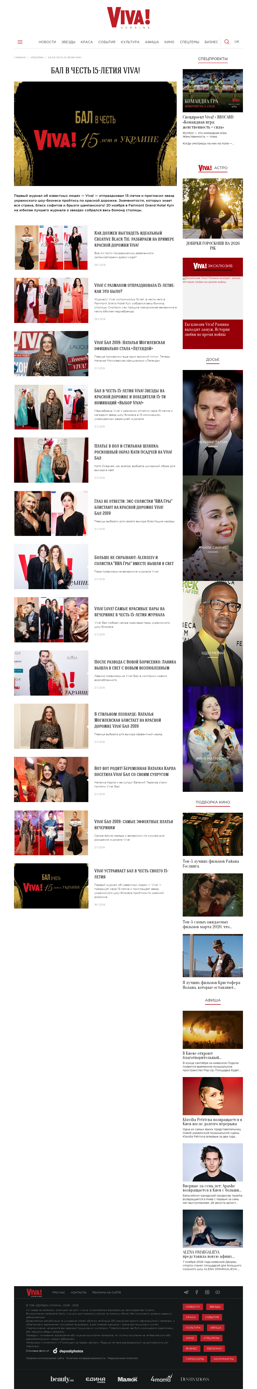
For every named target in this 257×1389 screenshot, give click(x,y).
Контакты (78, 1292)
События (212, 1317)
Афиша (213, 1000)
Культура (193, 1327)
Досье (212, 359)
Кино (190, 1338)
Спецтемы (36, 57)
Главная (19, 57)
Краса (191, 1317)
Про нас (58, 1292)
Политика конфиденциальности (86, 1358)
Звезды (214, 1306)
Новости (193, 1306)
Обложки (214, 1348)
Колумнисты (224, 1358)
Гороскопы (195, 1358)
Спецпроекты (213, 59)
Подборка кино (213, 802)
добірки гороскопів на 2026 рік (213, 246)
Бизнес (191, 1348)
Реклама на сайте (106, 1292)
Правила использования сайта (45, 1358)
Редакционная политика (123, 1358)
